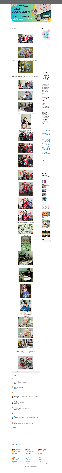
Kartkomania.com (28, 453)
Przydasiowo (45, 143)
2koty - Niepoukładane (29, 450)
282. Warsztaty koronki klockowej (30, 451)
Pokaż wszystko (35, 464)
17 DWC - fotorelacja (47, 189)
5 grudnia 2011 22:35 (16, 419)
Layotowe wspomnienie (16, 459)
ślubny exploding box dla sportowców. (30, 456)
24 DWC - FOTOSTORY (22, 22)
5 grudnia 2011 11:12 (16, 388)
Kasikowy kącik (15, 461)
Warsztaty (44, 149)
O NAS (17, 22)
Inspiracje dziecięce (45, 138)
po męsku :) (40, 459)
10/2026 (40, 451)
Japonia (43, 139)
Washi (49, 149)
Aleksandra (15, 421)
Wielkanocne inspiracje (46, 150)
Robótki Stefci (46, 145)
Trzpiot (14, 416)
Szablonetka (47, 147)
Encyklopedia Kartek (44, 133)
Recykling (48, 144)
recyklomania (48, 154)
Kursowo (43, 140)
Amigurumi (43, 131)
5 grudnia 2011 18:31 (16, 409)
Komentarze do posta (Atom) (18, 444)
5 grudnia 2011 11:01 (16, 383)
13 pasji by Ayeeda (28, 461)
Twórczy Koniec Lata (45, 148)
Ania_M (40, 458)
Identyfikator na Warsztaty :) (16, 456)
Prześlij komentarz (15, 427)
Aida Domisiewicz (16, 381)
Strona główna (13, 22)
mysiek (15, 395)
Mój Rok (46, 141)
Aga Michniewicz (16, 385)
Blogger (36, 466)
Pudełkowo (43, 144)
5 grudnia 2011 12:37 (16, 403)
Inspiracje (48, 136)
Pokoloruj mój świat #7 (48, 180)
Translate (48, 242)
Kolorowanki (46, 139)
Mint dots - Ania (15, 453)
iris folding (48, 153)
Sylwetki (43, 147)
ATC (46, 130)
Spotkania (44, 146)
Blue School (40, 453)
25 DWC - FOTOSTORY (29, 22)
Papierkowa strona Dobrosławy (17, 458)
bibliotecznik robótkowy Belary (43, 450)
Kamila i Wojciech (41, 456)
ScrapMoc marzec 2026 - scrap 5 (17, 451)
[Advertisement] (26, 435)
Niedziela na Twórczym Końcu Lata (47, 185)
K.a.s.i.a (27, 458)
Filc (49, 133)
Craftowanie (46, 131)
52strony (43, 130)
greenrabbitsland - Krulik (16, 450)
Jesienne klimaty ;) (28, 459)
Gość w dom (45, 134)
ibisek (14, 401)
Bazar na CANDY (30, 354)
